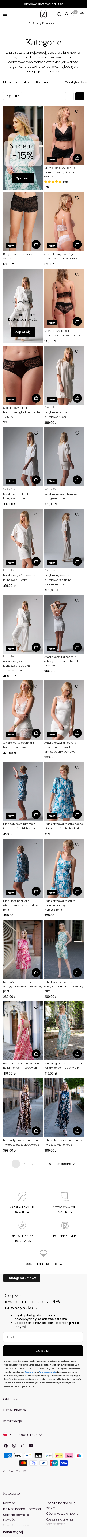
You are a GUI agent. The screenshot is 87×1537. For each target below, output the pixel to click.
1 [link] (15, 1164)
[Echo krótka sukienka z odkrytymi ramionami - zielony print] (64, 949)
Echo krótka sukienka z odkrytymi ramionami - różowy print (22, 986)
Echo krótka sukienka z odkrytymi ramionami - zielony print (63, 986)
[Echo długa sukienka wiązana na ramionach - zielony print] (64, 1031)
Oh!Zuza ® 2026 (14, 1471)
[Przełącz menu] (5, 14)
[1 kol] (69, 96)
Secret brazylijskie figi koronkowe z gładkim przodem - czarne (22, 412)
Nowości (9, 1503)
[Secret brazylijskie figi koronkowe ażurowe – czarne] (64, 298)
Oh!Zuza (34, 23)
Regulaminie (30, 1372)
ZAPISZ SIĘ (43, 1351)
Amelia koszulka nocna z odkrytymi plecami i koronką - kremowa (63, 661)
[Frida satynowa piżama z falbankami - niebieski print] (23, 791)
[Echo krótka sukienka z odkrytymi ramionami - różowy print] (23, 949)
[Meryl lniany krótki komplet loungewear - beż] (64, 457)
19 (49, 1164)
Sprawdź (23, 178)
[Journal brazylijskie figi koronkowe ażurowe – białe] (64, 221)
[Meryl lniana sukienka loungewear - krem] (23, 457)
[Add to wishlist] (78, 112)
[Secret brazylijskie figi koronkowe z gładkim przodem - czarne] (23, 375)
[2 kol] (79, 96)
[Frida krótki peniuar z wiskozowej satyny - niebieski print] (23, 868)
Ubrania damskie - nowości (17, 1517)
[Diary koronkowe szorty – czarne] (23, 221)
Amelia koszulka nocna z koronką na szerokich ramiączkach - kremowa (60, 747)
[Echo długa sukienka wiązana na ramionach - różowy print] (23, 1031)
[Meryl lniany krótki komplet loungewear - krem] (23, 538)
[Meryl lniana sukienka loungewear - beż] (64, 375)
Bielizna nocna (47, 82)
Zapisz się (23, 332)
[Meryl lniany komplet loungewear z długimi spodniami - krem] (23, 624)
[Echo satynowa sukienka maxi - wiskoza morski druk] (64, 1107)
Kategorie (48, 23)
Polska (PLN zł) (27, 1435)
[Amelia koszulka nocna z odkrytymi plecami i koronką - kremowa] (64, 624)
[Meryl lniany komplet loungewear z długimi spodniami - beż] (64, 538)
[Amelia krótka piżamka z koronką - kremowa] (23, 710)
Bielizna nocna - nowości (22, 1509)
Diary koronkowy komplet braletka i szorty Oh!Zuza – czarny (60, 172)
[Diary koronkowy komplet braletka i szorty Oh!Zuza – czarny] (64, 135)
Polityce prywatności (47, 1372)
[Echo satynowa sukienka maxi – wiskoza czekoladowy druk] (23, 1107)
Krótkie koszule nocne (62, 1513)
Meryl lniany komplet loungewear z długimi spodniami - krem (16, 666)
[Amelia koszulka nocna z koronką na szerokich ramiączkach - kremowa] (64, 710)
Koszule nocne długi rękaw (61, 1505)
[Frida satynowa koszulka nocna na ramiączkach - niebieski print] (64, 868)
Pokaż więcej (13, 1532)
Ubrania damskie (16, 82)
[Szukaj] (59, 14)
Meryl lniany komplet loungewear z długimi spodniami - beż (58, 580)
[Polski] (7, 1434)
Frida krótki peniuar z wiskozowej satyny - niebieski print (22, 905)
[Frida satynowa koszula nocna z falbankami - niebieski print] (64, 791)
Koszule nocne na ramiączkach (59, 1521)
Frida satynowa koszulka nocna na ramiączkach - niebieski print (60, 905)
